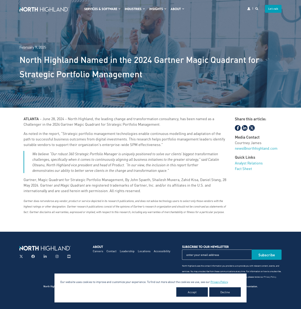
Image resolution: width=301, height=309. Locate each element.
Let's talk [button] (273, 8)
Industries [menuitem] (133, 9)
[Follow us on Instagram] (57, 256)
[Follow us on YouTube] (68, 256)
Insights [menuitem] (156, 9)
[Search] (257, 8)
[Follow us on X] (22, 256)
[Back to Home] (44, 8)
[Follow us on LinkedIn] (45, 256)
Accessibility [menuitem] (162, 251)
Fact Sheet (243, 168)
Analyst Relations (249, 162)
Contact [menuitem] (111, 251)
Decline (225, 292)
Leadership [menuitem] (127, 251)
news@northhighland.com (256, 148)
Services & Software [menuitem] (100, 9)
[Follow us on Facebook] (33, 256)
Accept (192, 292)
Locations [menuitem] (144, 251)
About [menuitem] (176, 9)
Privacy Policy (219, 282)
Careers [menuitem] (98, 251)
